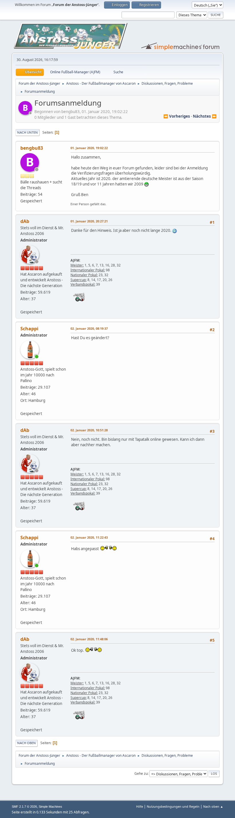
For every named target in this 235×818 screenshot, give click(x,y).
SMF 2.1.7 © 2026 (24, 806)
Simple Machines (50, 806)
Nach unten (27, 132)
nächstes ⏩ (205, 116)
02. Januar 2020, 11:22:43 (89, 537)
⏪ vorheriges (176, 116)
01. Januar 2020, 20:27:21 (89, 221)
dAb (24, 221)
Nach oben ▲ (213, 806)
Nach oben (26, 743)
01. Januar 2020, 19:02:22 (89, 148)
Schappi (29, 328)
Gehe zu (141, 773)
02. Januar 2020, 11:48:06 (89, 639)
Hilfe (139, 806)
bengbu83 (31, 148)
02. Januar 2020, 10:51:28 (89, 430)
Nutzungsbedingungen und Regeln (173, 806)
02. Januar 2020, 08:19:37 (89, 328)
